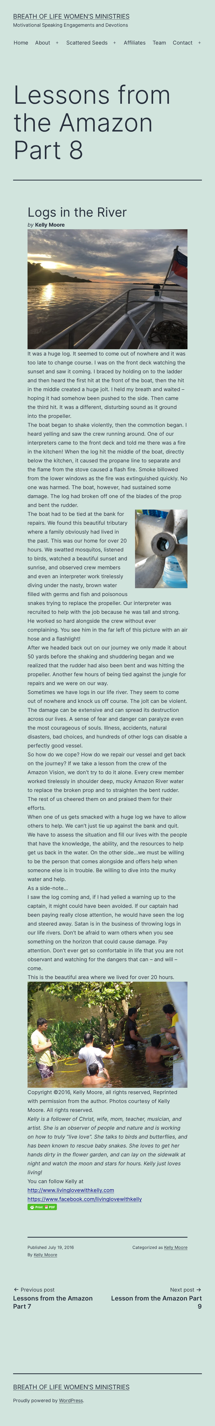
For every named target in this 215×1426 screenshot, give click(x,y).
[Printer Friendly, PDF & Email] (42, 1207)
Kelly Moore (45, 1254)
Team (159, 43)
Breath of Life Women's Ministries (71, 16)
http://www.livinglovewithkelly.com (71, 1190)
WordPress (71, 1400)
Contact (182, 43)
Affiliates (135, 43)
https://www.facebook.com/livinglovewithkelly (85, 1199)
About (42, 43)
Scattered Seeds (87, 43)
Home (21, 43)
